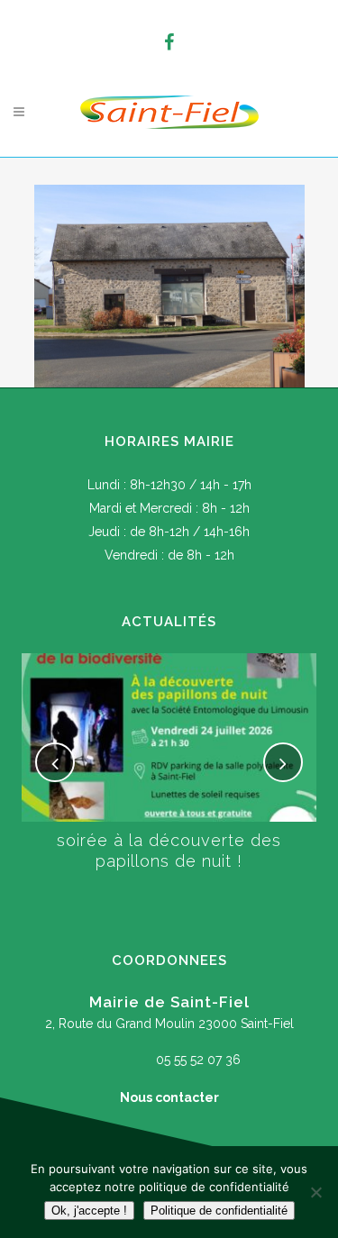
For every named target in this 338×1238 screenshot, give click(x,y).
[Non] (315, 1192)
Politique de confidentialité (219, 1210)
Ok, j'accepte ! (89, 1210)
